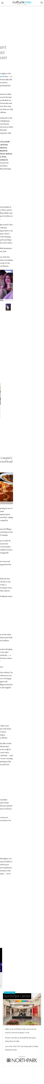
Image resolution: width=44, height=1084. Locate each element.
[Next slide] (10, 285)
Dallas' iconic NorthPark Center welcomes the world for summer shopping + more (20, 1031)
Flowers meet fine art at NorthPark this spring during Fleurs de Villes (20, 1039)
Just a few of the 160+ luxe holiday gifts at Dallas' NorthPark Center (21, 1048)
